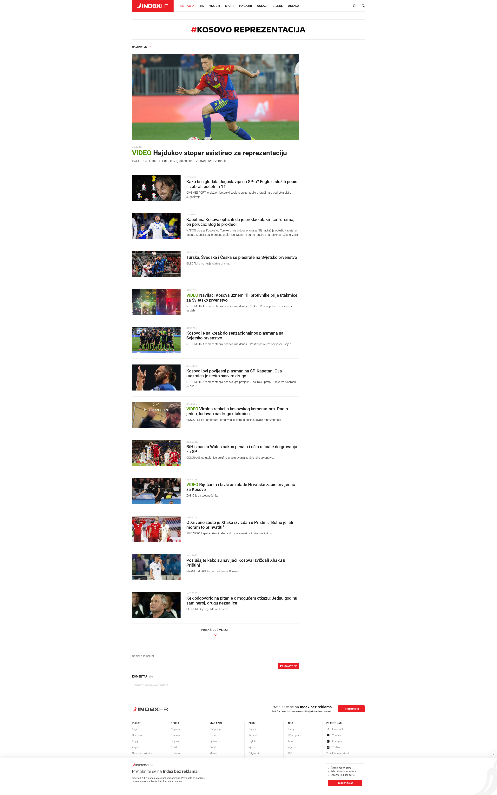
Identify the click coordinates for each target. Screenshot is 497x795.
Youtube (337, 735)
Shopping (215, 729)
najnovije (139, 46)
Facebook (338, 729)
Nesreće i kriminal (142, 753)
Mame (213, 753)
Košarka (176, 753)
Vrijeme (292, 747)
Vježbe (252, 747)
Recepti (252, 735)
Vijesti (214, 6)
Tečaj (291, 729)
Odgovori (253, 753)
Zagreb (136, 747)
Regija (135, 741)
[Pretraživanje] (362, 6)
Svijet (135, 729)
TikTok (336, 747)
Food (212, 747)
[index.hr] (153, 6)
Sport (229, 6)
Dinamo (175, 735)
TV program (294, 735)
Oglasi (262, 6)
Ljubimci (215, 741)
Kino (290, 741)
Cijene (278, 6)
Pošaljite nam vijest (337, 753)
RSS (290, 753)
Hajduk (175, 741)
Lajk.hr (252, 741)
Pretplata (187, 6)
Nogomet (176, 729)
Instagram (338, 741)
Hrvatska (137, 735)
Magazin (216, 723)
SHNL (174, 747)
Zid (202, 6)
